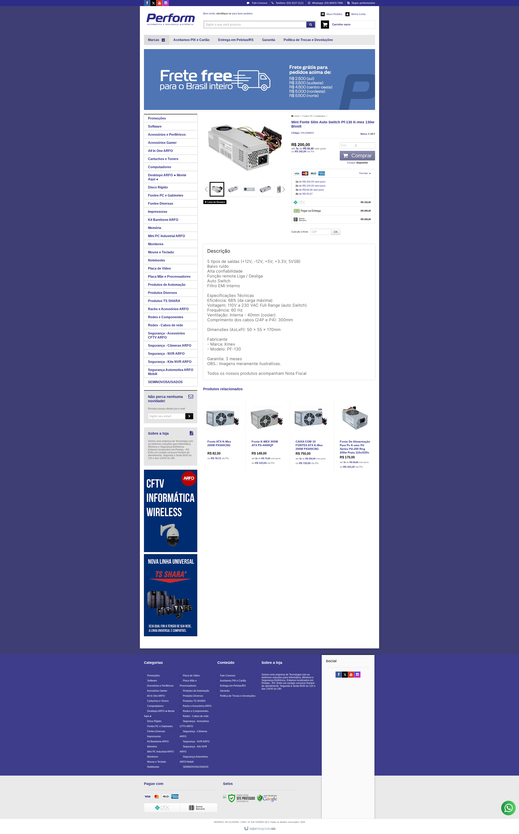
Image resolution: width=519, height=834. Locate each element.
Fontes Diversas (156, 731)
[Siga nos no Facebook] (147, 3)
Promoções (153, 675)
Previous (206, 189)
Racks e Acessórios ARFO (197, 706)
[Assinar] (189, 416)
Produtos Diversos (193, 695)
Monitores (152, 756)
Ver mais (225, 446)
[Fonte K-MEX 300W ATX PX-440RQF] (267, 433)
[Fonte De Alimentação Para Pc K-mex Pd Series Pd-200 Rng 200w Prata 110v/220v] (355, 435)
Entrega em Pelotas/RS (233, 685)
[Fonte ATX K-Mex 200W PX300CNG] (222, 431)
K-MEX (371, 134)
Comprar (361, 156)
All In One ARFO (156, 695)
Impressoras (154, 736)
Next (284, 187)
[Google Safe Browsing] (267, 798)
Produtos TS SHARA (194, 701)
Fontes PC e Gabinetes (313, 116)
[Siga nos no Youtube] (160, 3)
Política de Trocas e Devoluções (237, 695)
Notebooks (153, 766)
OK (336, 232)
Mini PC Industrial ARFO (160, 751)
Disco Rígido (154, 721)
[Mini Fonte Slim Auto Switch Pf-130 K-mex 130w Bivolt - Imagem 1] (217, 189)
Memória (152, 746)
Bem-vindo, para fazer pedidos (228, 13)
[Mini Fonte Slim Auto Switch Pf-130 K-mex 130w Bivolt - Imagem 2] (233, 189)
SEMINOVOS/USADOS (195, 766)
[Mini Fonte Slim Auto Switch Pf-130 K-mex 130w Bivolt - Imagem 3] (249, 189)
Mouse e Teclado (156, 761)
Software (152, 680)
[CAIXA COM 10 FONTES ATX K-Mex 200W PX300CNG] (311, 433)
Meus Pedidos (334, 14)
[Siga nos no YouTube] (351, 674)
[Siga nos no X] (153, 3)
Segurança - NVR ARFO (196, 741)
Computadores (155, 706)
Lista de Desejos (216, 202)
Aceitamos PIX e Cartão (233, 680)
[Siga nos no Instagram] (166, 3)
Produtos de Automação (196, 690)
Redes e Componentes (195, 711)
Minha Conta (358, 14)
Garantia (224, 690)
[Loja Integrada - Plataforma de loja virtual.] (259, 829)
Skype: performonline (363, 3)
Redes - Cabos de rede (196, 716)
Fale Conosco (259, 3)
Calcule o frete (299, 231)
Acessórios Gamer (157, 690)
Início (297, 116)
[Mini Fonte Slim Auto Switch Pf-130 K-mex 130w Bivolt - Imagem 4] (265, 189)
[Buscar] (310, 24)
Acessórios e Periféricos (160, 685)
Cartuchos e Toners (158, 701)
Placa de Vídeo (191, 675)
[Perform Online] (170, 19)
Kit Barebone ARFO (158, 741)
